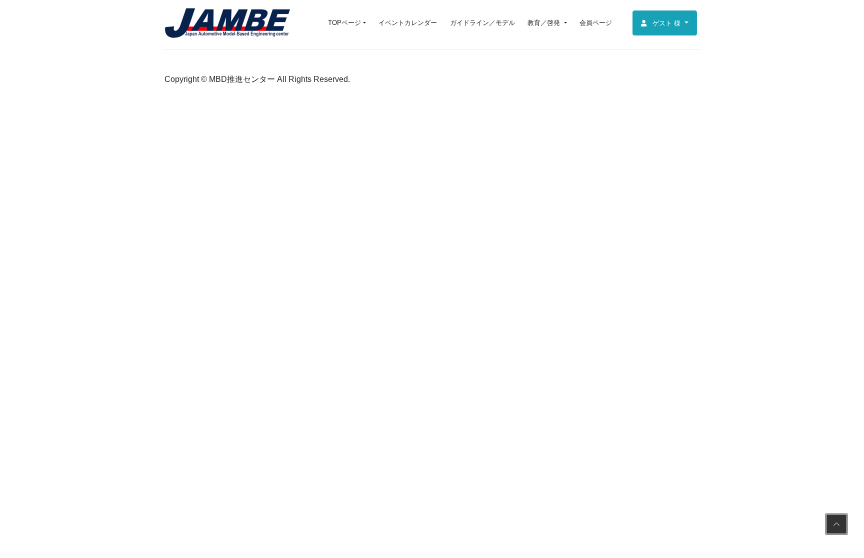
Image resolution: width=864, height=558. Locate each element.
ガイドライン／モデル (482, 22)
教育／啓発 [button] (545, 22)
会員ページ (596, 22)
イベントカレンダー (407, 22)
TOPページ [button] (344, 22)
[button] (664, 22)
